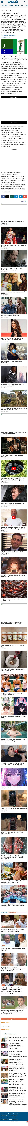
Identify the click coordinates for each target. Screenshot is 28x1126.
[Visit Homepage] (13, 1)
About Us (3, 1113)
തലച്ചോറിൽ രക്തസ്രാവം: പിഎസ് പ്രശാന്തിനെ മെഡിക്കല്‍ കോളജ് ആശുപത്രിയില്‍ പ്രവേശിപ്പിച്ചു (18, 1074)
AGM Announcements (13, 1115)
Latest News (4, 5)
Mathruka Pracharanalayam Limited (9, 1118)
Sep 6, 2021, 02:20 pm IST (7, 37)
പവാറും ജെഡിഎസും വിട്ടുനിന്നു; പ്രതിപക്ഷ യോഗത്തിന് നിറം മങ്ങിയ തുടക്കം (12, 930)
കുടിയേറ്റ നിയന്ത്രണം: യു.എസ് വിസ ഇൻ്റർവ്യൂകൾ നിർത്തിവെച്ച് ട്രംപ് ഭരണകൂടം (17, 1095)
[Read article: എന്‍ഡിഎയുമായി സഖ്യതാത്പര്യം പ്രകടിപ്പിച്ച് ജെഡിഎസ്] (14, 940)
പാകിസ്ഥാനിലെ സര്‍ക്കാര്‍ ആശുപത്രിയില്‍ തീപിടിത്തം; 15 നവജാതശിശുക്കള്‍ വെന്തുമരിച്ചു (18, 1089)
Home (2, 10)
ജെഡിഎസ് (7, 192)
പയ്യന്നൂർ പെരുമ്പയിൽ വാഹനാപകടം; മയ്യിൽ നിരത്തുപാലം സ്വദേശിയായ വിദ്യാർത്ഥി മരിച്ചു (16, 1046)
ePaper (11, 5)
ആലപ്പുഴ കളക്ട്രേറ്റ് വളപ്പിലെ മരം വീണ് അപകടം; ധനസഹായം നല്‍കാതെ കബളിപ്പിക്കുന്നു (18, 1039)
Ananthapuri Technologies (13, 1119)
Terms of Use (16, 1113)
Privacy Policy (4, 1115)
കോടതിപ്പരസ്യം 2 (5, 1026)
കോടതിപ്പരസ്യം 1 (5, 1022)
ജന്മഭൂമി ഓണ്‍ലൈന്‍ (9, 35)
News (6, 10)
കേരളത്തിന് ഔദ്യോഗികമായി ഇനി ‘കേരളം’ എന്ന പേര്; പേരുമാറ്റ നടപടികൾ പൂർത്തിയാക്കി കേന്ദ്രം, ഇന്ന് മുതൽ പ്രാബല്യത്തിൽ (17, 1083)
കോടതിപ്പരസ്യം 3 (5, 1029)
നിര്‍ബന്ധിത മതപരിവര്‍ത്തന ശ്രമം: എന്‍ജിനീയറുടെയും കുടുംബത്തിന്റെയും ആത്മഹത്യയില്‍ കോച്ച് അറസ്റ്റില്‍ (18, 1102)
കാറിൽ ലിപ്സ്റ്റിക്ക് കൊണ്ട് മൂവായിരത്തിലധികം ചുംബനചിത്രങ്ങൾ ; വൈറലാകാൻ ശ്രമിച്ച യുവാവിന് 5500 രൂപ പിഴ (17, 1055)
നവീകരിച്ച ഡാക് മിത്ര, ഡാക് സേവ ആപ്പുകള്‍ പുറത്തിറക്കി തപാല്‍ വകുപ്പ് (17, 1068)
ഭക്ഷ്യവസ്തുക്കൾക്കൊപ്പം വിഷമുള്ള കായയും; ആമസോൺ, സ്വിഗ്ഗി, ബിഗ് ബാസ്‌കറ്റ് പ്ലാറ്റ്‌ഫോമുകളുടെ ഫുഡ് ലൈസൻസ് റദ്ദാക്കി (16, 1062)
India (22, 5)
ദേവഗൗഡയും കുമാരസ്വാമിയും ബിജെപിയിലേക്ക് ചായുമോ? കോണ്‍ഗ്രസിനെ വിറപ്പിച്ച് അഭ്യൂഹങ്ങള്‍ (13, 969)
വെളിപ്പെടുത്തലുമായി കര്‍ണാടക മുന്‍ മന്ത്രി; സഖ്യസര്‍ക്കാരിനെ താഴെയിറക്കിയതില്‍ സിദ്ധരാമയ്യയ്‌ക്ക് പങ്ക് (12, 1012)
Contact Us (9, 1113)
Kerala (17, 5)
